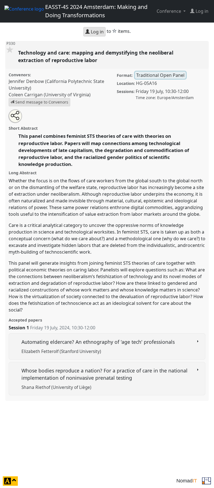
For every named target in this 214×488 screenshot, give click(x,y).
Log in (97, 32)
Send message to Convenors (41, 102)
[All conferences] (206, 480)
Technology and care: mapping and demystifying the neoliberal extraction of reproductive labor (95, 56)
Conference (169, 11)
